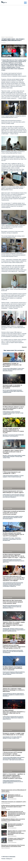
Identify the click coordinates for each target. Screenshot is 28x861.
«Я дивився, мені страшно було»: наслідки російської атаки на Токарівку (13, 452)
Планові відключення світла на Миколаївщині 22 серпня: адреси (13, 491)
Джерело (24, 347)
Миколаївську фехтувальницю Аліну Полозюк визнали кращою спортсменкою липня (13, 602)
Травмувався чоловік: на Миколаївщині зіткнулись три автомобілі (12, 365)
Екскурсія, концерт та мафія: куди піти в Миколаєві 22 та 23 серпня (13, 734)
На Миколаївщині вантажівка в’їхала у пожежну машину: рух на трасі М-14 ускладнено (13, 534)
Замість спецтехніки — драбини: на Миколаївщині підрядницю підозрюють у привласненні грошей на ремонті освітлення (14, 776)
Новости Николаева (5, 792)
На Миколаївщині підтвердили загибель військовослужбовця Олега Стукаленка (12, 668)
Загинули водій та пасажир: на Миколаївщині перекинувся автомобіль (12, 386)
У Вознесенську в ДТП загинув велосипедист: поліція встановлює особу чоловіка (12, 754)
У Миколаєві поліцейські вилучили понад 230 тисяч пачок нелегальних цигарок (14, 512)
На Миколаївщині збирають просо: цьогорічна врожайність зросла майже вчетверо (13, 408)
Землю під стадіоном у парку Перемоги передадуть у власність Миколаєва (14, 690)
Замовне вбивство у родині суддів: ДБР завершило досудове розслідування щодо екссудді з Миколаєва (14, 624)
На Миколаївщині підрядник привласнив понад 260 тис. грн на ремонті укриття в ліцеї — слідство (14, 556)
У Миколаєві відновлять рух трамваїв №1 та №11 (12, 472)
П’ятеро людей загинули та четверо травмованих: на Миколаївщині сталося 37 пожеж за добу (13, 430)
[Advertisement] (14, 22)
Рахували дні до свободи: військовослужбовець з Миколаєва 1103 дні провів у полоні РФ (14, 646)
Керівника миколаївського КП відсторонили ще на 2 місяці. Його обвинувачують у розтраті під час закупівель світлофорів (14, 578)
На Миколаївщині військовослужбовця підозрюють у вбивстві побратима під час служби (14, 712)
